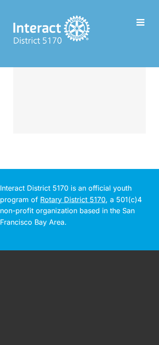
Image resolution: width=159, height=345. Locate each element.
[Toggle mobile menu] (141, 22)
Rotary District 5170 (73, 199)
